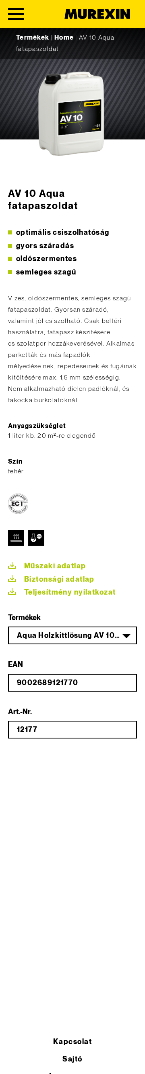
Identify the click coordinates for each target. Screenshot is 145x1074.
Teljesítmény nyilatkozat (70, 592)
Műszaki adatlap (55, 566)
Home (64, 37)
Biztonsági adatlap (59, 579)
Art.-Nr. (20, 712)
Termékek (32, 37)
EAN (15, 665)
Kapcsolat (72, 1042)
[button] (14, 1059)
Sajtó (72, 1059)
